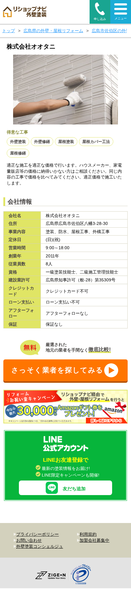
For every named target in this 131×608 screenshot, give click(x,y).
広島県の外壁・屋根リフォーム (53, 30)
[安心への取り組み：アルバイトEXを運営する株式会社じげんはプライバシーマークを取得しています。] (83, 575)
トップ (8, 30)
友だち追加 (74, 488)
